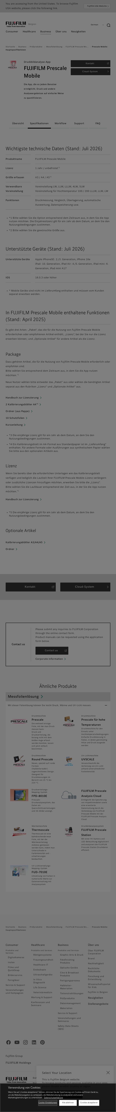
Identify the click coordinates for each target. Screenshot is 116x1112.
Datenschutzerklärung (53, 1098)
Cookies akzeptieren (89, 1103)
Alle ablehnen (68, 1103)
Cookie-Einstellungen (47, 1103)
